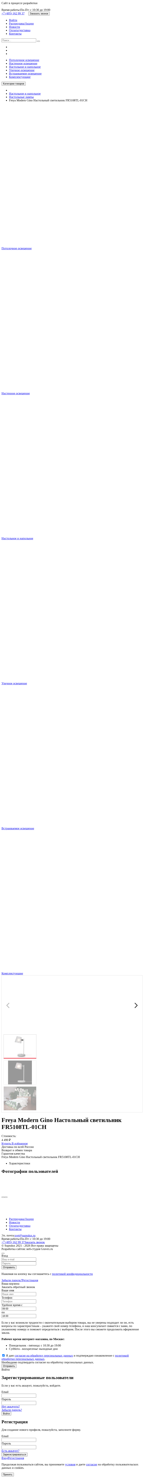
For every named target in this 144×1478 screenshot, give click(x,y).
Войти (13, 20)
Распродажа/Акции (21, 23)
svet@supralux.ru (25, 1235)
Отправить (9, 1267)
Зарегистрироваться (14, 1454)
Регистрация (30, 1280)
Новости (14, 26)
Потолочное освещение (24, 60)
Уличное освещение (21, 70)
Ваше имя (8, 1290)
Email (5, 1392)
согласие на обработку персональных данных (44, 1355)
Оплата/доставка (19, 30)
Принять (7, 1474)
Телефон (7, 1297)
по (3, 1312)
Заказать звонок (39, 13)
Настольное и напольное (25, 66)
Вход (5, 1458)
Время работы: (11, 9)
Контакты (15, 33)
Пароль (6, 1399)
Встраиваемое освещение (25, 73)
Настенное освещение (23, 63)
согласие (91, 1464)
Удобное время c (12, 1305)
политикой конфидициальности (72, 1273)
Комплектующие (20, 76)
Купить (7, 1143)
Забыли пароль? (12, 1280)
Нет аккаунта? (11, 1406)
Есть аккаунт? (10, 1450)
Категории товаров (13, 83)
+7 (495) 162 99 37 (13, 13)
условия (70, 1464)
